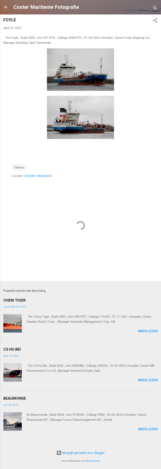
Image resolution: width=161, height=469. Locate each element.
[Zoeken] (155, 8)
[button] (155, 21)
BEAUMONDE (14, 398)
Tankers (19, 167)
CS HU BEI (12, 349)
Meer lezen (148, 331)
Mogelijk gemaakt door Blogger (83, 453)
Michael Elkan (93, 461)
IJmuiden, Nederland (37, 176)
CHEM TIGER (14, 300)
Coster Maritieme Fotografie (46, 7)
